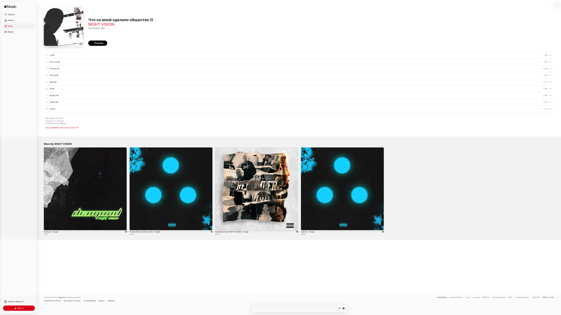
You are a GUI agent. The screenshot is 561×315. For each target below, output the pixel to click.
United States (442, 297)
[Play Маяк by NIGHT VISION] (47, 82)
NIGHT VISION (101, 24)
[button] (19, 14)
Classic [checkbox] (53, 102)
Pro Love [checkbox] (54, 62)
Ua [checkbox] (51, 55)
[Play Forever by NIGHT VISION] (47, 68)
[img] (10, 6)
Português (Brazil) (522, 297)
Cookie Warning (89, 301)
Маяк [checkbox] (52, 82)
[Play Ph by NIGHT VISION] (47, 89)
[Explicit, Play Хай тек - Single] (304, 226)
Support (101, 301)
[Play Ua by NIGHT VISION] (47, 55)
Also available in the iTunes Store (61, 127)
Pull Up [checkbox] (53, 75)
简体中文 (486, 297)
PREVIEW (544, 55)
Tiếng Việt (536, 297)
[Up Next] (339, 308)
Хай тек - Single (308, 148)
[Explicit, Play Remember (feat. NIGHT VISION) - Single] (219, 226)
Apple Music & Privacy (72, 301)
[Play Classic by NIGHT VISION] (47, 102)
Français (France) (498, 297)
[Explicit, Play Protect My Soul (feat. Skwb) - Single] (133, 226)
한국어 (510, 297)
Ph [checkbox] (51, 89)
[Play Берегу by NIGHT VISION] (47, 95)
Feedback (111, 301)
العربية (468, 297)
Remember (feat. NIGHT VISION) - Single (233, 148)
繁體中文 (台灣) (548, 297)
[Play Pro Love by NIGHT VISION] (47, 62)
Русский (476, 297)
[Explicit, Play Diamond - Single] (47, 226)
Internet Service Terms (52, 301)
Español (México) (456, 297)
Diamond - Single (51, 148)
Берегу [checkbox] (53, 95)
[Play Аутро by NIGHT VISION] (47, 109)
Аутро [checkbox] (52, 109)
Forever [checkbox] (53, 68)
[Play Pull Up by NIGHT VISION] (47, 75)
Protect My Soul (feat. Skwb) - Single (147, 148)
